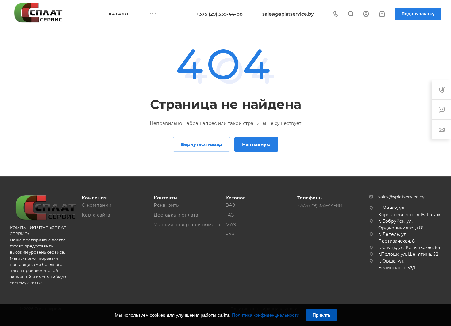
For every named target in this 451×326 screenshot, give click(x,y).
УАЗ (230, 234)
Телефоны (309, 198)
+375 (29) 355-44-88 (219, 14)
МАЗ (231, 225)
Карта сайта (96, 215)
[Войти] (366, 14)
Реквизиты (167, 205)
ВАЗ (230, 205)
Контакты (165, 198)
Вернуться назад (201, 144)
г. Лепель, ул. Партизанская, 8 (396, 238)
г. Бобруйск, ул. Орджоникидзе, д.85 (401, 224)
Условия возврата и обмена (187, 225)
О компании (96, 205)
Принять (321, 315)
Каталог (235, 198)
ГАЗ (230, 215)
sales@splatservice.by (288, 14)
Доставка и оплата (176, 215)
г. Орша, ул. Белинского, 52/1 (396, 264)
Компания (94, 198)
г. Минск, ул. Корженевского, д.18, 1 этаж (409, 211)
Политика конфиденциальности (265, 315)
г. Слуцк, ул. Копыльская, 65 (409, 247)
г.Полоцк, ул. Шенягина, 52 (408, 254)
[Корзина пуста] (382, 14)
